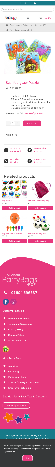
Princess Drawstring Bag (38, 201)
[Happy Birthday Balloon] (14, 222)
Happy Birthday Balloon (12, 234)
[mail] (30, 3)
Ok (27, 458)
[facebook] (20, 3)
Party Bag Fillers (17, 377)
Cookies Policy (16, 335)
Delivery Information (19, 318)
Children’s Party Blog (19, 387)
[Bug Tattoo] (14, 189)
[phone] (35, 3)
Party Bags (14, 371)
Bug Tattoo (7, 201)
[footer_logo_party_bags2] (20, 274)
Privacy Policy (15, 329)
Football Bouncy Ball (37, 234)
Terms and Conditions (20, 324)
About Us (13, 366)
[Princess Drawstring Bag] (40, 189)
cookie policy (48, 447)
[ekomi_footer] (6, 347)
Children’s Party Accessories (23, 382)
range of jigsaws (33, 113)
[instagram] (25, 3)
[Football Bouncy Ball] (40, 222)
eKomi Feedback (17, 340)
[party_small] (10, 14)
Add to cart (31, 123)
